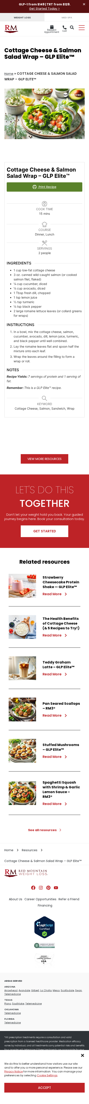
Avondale (24, 990)
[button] (82, 1055)
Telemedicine (12, 994)
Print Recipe (47, 187)
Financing (45, 905)
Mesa (56, 990)
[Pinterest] (48, 888)
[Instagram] (41, 888)
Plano (7, 1003)
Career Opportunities (40, 899)
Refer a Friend (69, 899)
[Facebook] (33, 888)
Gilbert (35, 990)
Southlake (18, 1003)
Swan (78, 990)
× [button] (84, 4)
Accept (44, 1087)
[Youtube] (56, 888)
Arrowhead (10, 990)
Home (8, 74)
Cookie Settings (47, 1075)
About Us (15, 899)
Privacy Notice (13, 1071)
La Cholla (46, 990)
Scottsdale (67, 990)
